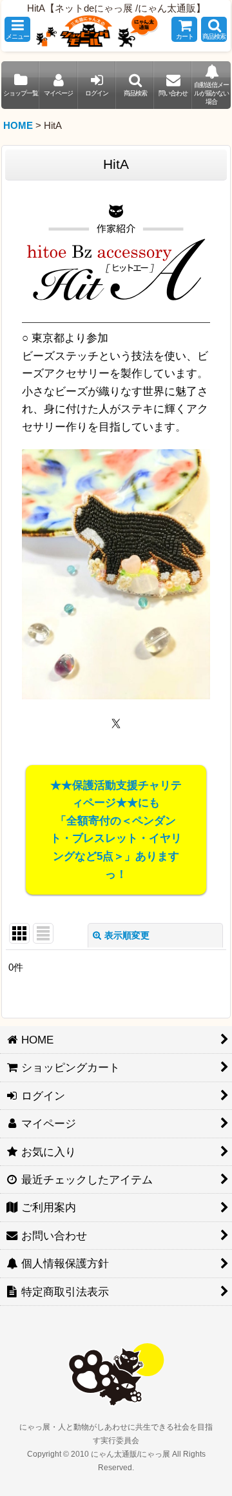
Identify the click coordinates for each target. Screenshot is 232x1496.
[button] (17, 29)
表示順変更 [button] (127, 935)
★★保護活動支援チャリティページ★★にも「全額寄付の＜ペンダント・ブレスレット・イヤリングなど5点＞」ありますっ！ (116, 829)
